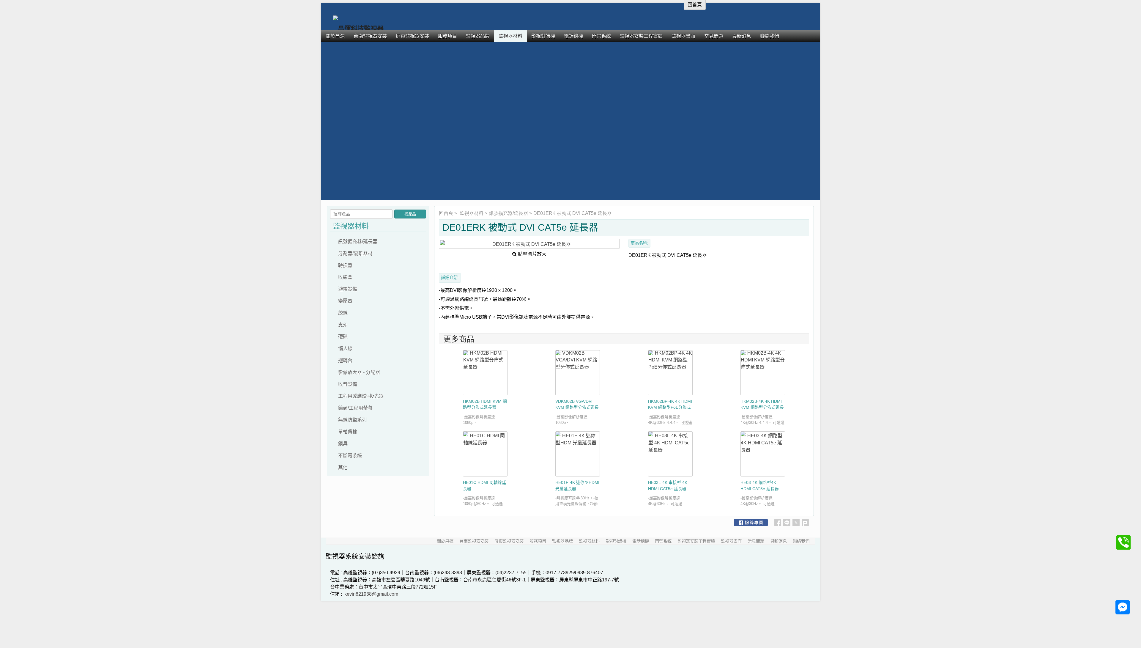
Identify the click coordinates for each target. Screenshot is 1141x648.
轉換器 (345, 265)
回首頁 (446, 213)
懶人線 (345, 348)
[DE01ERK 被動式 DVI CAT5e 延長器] (529, 243)
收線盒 (345, 277)
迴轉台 (345, 360)
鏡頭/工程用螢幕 (355, 407)
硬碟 (343, 336)
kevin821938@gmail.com (371, 594)
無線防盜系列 (352, 419)
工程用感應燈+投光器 (361, 396)
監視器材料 (471, 213)
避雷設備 (347, 289)
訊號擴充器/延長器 (508, 213)
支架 (343, 324)
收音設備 (347, 384)
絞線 (343, 312)
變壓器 (345, 300)
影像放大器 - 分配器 (359, 372)
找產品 (410, 214)
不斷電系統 (350, 455)
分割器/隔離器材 (355, 253)
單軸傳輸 (347, 431)
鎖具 (343, 443)
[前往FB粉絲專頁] (751, 522)
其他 (343, 467)
